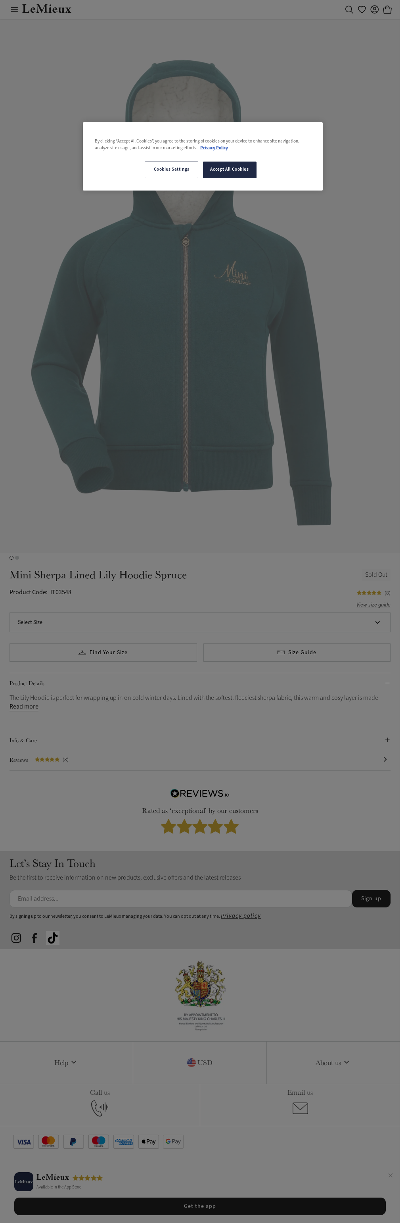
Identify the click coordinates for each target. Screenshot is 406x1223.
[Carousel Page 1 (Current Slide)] (11, 558)
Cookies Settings (172, 169)
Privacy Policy (214, 148)
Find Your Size (109, 653)
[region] (203, 156)
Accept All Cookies (229, 169)
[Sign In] (374, 9)
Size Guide (302, 653)
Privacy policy (241, 916)
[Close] (390, 1176)
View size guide (373, 605)
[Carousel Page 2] (17, 558)
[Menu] (14, 9)
